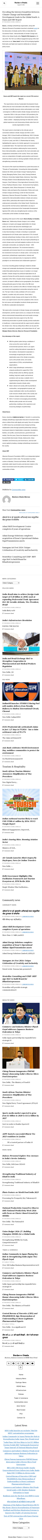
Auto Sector (21, 1406)
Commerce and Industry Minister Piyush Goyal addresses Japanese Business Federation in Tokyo (20, 1029)
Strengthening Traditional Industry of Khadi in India (19, 1175)
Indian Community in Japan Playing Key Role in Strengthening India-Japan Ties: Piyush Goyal (20, 1256)
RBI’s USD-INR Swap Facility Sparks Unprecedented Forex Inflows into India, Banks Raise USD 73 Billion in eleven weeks (21, 1470)
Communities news (28, 916)
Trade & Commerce (21, 1398)
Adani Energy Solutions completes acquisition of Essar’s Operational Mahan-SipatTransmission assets (17, 945)
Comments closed (9, 613)
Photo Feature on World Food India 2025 (20, 1192)
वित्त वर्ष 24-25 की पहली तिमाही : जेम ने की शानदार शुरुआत (20, 1336)
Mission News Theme (14, 1537)
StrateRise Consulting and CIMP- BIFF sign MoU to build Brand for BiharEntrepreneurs (19, 979)
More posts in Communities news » (29, 512)
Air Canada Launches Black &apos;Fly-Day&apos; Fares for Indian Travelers (19, 859)
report (35, 28)
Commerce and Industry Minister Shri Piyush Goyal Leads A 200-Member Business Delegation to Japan (21, 1490)
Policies (21, 1394)
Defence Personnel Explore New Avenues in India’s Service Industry (20, 1157)
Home (21, 1374)
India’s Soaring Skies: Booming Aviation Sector (20, 840)
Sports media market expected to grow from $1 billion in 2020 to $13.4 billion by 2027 (20, 1115)
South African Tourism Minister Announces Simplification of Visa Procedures (16, 774)
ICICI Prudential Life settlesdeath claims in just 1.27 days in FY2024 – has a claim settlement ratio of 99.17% (20, 729)
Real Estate (21, 1410)
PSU (21, 1414)
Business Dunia (21, 2)
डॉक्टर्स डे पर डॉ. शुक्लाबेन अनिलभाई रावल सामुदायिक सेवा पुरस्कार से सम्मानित (20, 912)
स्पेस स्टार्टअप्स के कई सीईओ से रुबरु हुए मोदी (21, 1501)
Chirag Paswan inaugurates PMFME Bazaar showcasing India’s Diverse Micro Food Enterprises (20, 1074)
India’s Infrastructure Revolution (17, 620)
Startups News (21, 1382)
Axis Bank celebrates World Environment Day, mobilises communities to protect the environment (20, 750)
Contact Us (21, 1417)
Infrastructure (21, 1390)
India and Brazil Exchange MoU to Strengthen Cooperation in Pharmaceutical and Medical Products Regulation (19, 662)
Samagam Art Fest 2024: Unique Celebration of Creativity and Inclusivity (20, 961)
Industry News (21, 1378)
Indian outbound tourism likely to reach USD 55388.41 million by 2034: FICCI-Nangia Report (20, 821)
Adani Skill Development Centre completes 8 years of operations (16, 928)
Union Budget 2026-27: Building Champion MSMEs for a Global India (18, 1232)
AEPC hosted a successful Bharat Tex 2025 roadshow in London (18, 1135)
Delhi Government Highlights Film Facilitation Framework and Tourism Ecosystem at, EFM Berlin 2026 (18, 878)
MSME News (21, 1386)
